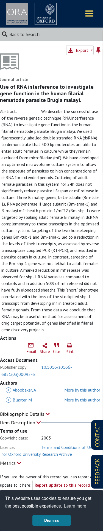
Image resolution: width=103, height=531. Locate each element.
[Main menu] (89, 13)
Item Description (18, 422)
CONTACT (97, 435)
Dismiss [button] (51, 520)
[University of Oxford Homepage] (46, 14)
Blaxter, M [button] (19, 400)
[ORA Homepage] (17, 14)
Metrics (8, 463)
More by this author (82, 390)
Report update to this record (62, 485)
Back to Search (24, 34)
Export (82, 50)
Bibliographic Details (23, 414)
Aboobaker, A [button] (21, 390)
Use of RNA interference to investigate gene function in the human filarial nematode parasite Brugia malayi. (47, 93)
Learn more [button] (75, 506)
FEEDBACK (97, 472)
